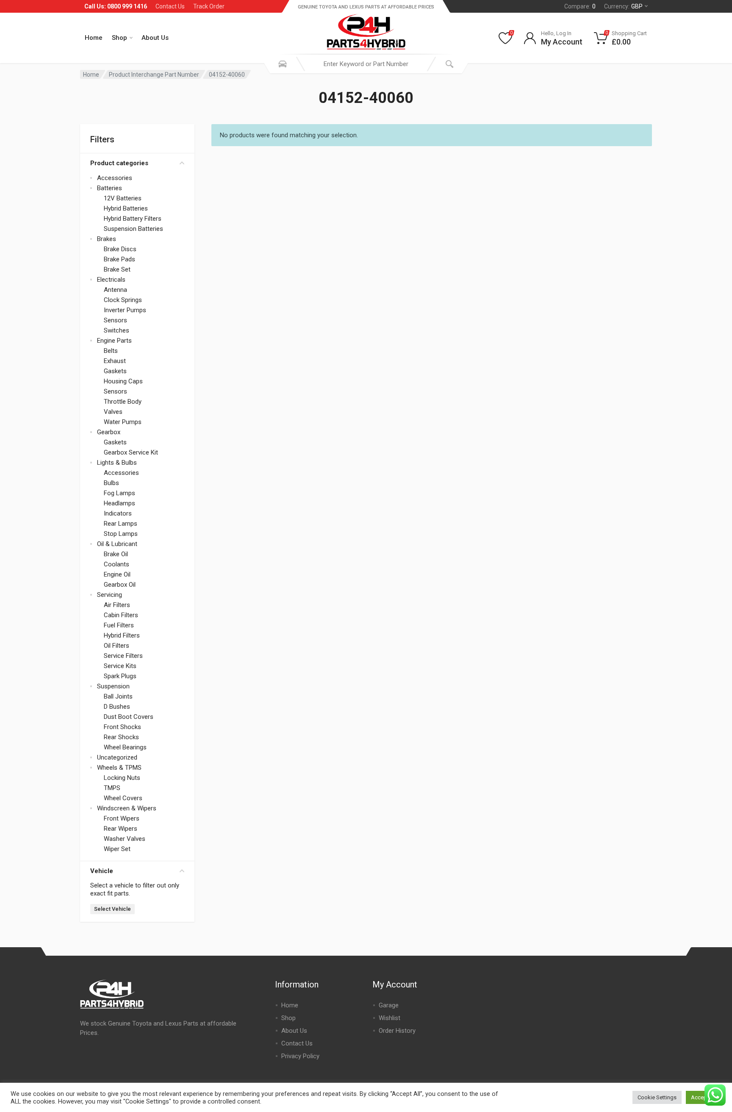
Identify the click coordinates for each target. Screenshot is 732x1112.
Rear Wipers (120, 828)
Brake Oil (116, 554)
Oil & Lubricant (117, 544)
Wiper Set (117, 849)
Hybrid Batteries (126, 208)
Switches (116, 330)
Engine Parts (114, 340)
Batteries (109, 188)
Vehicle (101, 871)
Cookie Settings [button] (657, 1097)
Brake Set (117, 269)
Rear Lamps (120, 523)
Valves (113, 412)
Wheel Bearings (125, 747)
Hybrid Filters (122, 635)
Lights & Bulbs (117, 462)
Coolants (116, 564)
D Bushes (117, 706)
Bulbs (111, 483)
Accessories (114, 178)
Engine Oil (117, 574)
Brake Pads (119, 259)
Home (94, 38)
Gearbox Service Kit (131, 452)
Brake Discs (120, 249)
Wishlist (389, 1018)
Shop (119, 38)
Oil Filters (116, 645)
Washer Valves (124, 839)
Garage (389, 1005)
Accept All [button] (703, 1097)
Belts (111, 351)
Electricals (111, 279)
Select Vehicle (112, 909)
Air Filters (117, 605)
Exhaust (115, 361)
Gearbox (108, 432)
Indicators (118, 513)
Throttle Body (122, 401)
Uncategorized (117, 757)
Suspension (113, 686)
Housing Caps (123, 381)
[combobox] (366, 64)
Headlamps (119, 503)
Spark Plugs (120, 676)
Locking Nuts (122, 778)
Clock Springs (123, 300)
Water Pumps (122, 422)
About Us (155, 38)
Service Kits (120, 666)
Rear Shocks (121, 737)
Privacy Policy (300, 1056)
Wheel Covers (123, 798)
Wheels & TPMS (119, 767)
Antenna (115, 290)
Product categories (119, 163)
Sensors (115, 320)
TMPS (112, 788)
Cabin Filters (121, 615)
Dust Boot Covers (128, 717)
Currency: (623, 6)
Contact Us (170, 6)
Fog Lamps (119, 493)
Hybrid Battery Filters (132, 218)
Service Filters (123, 656)
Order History (397, 1030)
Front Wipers (121, 818)
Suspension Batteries (133, 229)
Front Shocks (122, 727)
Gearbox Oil (120, 584)
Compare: (580, 6)
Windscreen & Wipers (126, 808)
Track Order (209, 6)
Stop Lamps (121, 534)
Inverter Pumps (125, 310)
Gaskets (115, 371)
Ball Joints (118, 696)
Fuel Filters (119, 625)
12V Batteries (122, 198)
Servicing (109, 595)
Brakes (106, 239)
